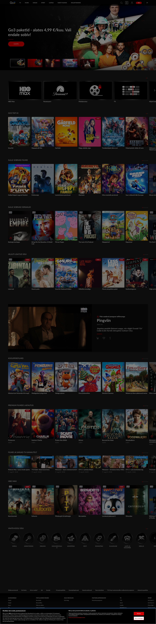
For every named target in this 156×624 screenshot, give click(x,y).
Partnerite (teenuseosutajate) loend (76, 617)
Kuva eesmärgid (139, 618)
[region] (78, 616)
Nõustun (139, 613)
